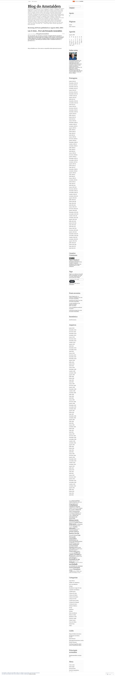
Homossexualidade (73, 530)
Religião (72, 562)
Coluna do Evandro (73, 597)
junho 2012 (71, 244)
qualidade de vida (74, 559)
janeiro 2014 (72, 210)
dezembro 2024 (72, 86)
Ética (79, 572)
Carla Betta (74, 503)
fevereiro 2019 (72, 138)
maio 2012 (71, 246)
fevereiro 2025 (72, 84)
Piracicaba (72, 551)
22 (75, 42)
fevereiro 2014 (72, 208)
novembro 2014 (72, 192)
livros (75, 535)
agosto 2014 (72, 197)
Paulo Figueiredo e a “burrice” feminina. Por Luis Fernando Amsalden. (75, 297)
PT (76, 558)
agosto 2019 (72, 128)
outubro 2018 (72, 144)
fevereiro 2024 (72, 92)
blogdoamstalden (42, 34)
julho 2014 (71, 199)
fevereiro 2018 (72, 154)
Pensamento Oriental (73, 549)
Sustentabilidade (74, 567)
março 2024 (72, 90)
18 (81, 41)
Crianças (76, 512)
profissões (77, 556)
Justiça (76, 531)
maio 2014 (71, 203)
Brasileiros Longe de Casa (75, 588)
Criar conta (71, 664)
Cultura (70, 515)
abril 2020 (71, 119)
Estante (71, 611)
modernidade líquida (73, 546)
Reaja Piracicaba (76, 560)
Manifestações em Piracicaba (73, 541)
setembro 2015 (72, 180)
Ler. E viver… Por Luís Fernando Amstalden (45, 31)
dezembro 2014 (72, 190)
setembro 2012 (72, 239)
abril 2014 (71, 205)
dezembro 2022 (72, 101)
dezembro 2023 (72, 93)
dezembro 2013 (72, 212)
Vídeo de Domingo (73, 572)
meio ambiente (74, 544)
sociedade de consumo (76, 566)
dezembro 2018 (72, 142)
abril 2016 (71, 176)
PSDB (81, 556)
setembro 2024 (72, 88)
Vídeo (81, 571)
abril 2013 (71, 226)
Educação (72, 524)
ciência (70, 508)
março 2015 (71, 187)
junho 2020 (71, 117)
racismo (70, 560)
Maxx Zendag (76, 542)
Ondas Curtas (72, 620)
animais (73, 500)
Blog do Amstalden (44, 6)
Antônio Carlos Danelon (74, 501)
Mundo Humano (73, 642)
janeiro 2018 (72, 156)
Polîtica (78, 555)
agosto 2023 (72, 97)
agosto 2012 (72, 241)
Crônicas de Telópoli (74, 602)
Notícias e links (72, 618)
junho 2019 (71, 131)
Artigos (71, 586)
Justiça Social (74, 533)
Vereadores (76, 569)
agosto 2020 (72, 113)
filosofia (72, 529)
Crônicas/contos (76, 514)
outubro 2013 (72, 215)
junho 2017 (71, 165)
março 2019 (71, 137)
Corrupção (71, 512)
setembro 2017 (72, 162)
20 (71, 42)
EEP (77, 524)
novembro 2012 (72, 235)
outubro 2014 (72, 194)
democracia (73, 520)
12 (69, 41)
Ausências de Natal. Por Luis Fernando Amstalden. (75, 301)
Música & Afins (72, 614)
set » (73, 45)
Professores (72, 556)
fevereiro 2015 (72, 189)
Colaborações (72, 591)
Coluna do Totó (72, 598)
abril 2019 (71, 135)
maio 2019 (71, 133)
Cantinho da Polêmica (74, 589)
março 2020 (72, 120)
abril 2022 (71, 104)
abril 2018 (71, 151)
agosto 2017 (72, 163)
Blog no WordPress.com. (33, 48)
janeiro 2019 (72, 140)
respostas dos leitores (79, 562)
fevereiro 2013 (72, 230)
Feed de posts (72, 668)
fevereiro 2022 (72, 108)
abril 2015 (71, 185)
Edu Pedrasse (72, 638)
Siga (71, 272)
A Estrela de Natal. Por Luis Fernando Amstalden (75, 311)
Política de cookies (32, 673)
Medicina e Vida (72, 616)
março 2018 (72, 153)
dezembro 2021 (72, 110)
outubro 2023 (72, 95)
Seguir (72, 281)
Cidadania (73, 505)
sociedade (73, 564)
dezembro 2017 (72, 158)
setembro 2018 (72, 145)
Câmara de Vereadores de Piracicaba (73, 517)
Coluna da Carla (76, 508)
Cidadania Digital (74, 507)
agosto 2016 (72, 172)
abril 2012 (71, 248)
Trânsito (71, 569)
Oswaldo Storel (79, 548)
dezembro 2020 (72, 111)
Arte (79, 502)
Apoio (29, 1)
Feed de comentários (74, 670)
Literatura (71, 535)
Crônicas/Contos (73, 604)
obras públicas (72, 548)
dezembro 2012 (72, 233)
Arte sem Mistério (73, 584)
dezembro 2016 (72, 169)
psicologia (72, 558)
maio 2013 (71, 224)
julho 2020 (71, 115)
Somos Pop (71, 623)
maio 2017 (71, 167)
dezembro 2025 (72, 83)
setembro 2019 (72, 126)
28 (73, 43)
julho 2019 (71, 129)
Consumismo (76, 511)
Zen (77, 572)
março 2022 (72, 106)
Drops (70, 607)
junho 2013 (71, 223)
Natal (79, 547)
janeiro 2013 (72, 232)
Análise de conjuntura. (74, 582)
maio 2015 (71, 183)
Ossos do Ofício (72, 622)
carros (77, 503)
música (76, 547)
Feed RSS (81, 1)
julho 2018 (71, 147)
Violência (74, 571)
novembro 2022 (72, 102)
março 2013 (71, 228)
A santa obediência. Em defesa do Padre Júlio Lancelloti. (74, 304)
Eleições (80, 524)
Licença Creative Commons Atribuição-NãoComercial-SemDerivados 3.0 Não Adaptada (75, 264)
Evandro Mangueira (73, 525)
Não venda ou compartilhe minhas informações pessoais (50, 48)
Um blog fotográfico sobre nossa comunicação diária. (75, 644)
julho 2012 (71, 242)
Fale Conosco (34, 1)
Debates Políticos (73, 605)
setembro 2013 (72, 217)
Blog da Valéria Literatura (75, 634)
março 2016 (71, 178)
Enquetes (71, 609)
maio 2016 (71, 174)
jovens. (71, 531)
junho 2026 (71, 81)
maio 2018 (71, 149)
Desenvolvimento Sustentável (74, 521)
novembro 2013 (72, 214)
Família (75, 527)
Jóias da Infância (73, 613)
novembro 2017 (72, 160)
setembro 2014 (72, 196)
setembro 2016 (72, 171)
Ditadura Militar (78, 522)
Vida (70, 571)
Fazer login (71, 666)
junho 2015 (71, 181)
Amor (70, 500)
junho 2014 (71, 201)
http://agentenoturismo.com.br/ (76, 640)
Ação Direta (72, 580)
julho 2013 (71, 221)
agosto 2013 (72, 219)
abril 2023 (71, 99)
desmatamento (71, 522)
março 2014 (71, 206)
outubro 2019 (72, 124)
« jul (70, 45)
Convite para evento (74, 600)
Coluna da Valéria (73, 595)
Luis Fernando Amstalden (74, 537)
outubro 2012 (72, 237)
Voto (78, 571)
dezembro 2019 (72, 122)
